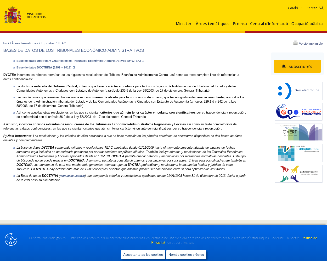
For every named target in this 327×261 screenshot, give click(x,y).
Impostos (48, 43)
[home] (298, 91)
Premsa (240, 23)
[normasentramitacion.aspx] (298, 174)
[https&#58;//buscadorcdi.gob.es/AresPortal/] (298, 112)
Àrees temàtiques (213, 23)
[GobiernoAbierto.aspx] (298, 133)
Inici (6, 43)
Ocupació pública (307, 23)
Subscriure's (300, 66)
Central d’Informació (269, 23)
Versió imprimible (311, 43)
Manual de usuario (72, 175)
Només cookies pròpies (186, 254)
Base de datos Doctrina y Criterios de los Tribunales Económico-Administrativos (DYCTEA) (79, 60)
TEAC (61, 43)
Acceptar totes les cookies (143, 254)
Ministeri (184, 23)
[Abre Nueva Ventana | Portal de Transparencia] (298, 153)
